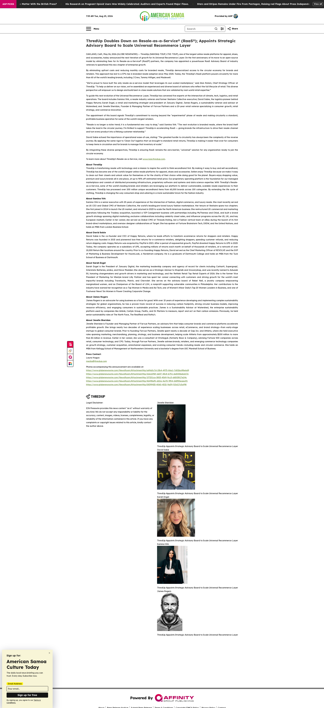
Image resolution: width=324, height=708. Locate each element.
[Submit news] (70, 344)
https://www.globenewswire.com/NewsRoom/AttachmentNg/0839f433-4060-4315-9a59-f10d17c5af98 (136, 384)
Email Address (15, 683)
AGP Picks (8, 4)
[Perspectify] (70, 351)
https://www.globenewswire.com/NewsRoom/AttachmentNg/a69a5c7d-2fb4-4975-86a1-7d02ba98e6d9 (137, 370)
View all (318, 4)
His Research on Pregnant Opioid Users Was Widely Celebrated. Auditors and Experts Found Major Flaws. (127, 4)
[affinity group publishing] (70, 357)
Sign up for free (27, 695)
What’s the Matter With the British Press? (32, 4)
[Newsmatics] (70, 363)
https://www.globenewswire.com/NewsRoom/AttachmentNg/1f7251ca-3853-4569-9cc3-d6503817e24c (136, 377)
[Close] (49, 653)
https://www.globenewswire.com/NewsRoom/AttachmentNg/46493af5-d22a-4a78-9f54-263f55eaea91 (137, 381)
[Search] (216, 29)
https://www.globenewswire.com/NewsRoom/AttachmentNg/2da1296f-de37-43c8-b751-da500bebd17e (137, 374)
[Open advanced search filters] (222, 29)
